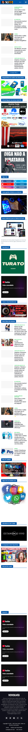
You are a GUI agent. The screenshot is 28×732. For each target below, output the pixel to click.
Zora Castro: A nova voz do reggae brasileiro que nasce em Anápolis (20, 12)
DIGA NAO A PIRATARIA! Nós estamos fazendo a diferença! (19, 425)
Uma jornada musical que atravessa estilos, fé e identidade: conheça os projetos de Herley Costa (20, 25)
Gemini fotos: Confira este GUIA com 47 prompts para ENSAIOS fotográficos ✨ (20, 39)
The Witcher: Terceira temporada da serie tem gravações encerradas (20, 51)
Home (7, 727)
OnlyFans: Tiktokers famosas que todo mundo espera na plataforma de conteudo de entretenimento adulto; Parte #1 (20, 371)
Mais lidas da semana (8, 321)
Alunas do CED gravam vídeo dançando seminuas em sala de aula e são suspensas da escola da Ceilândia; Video (20, 331)
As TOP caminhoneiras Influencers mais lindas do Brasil (19, 343)
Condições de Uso (10, 729)
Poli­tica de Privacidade (16, 727)
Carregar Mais (13, 72)
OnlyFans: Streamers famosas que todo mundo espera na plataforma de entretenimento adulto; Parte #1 (20, 64)
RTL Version (19, 729)
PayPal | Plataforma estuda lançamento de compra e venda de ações (20, 453)
